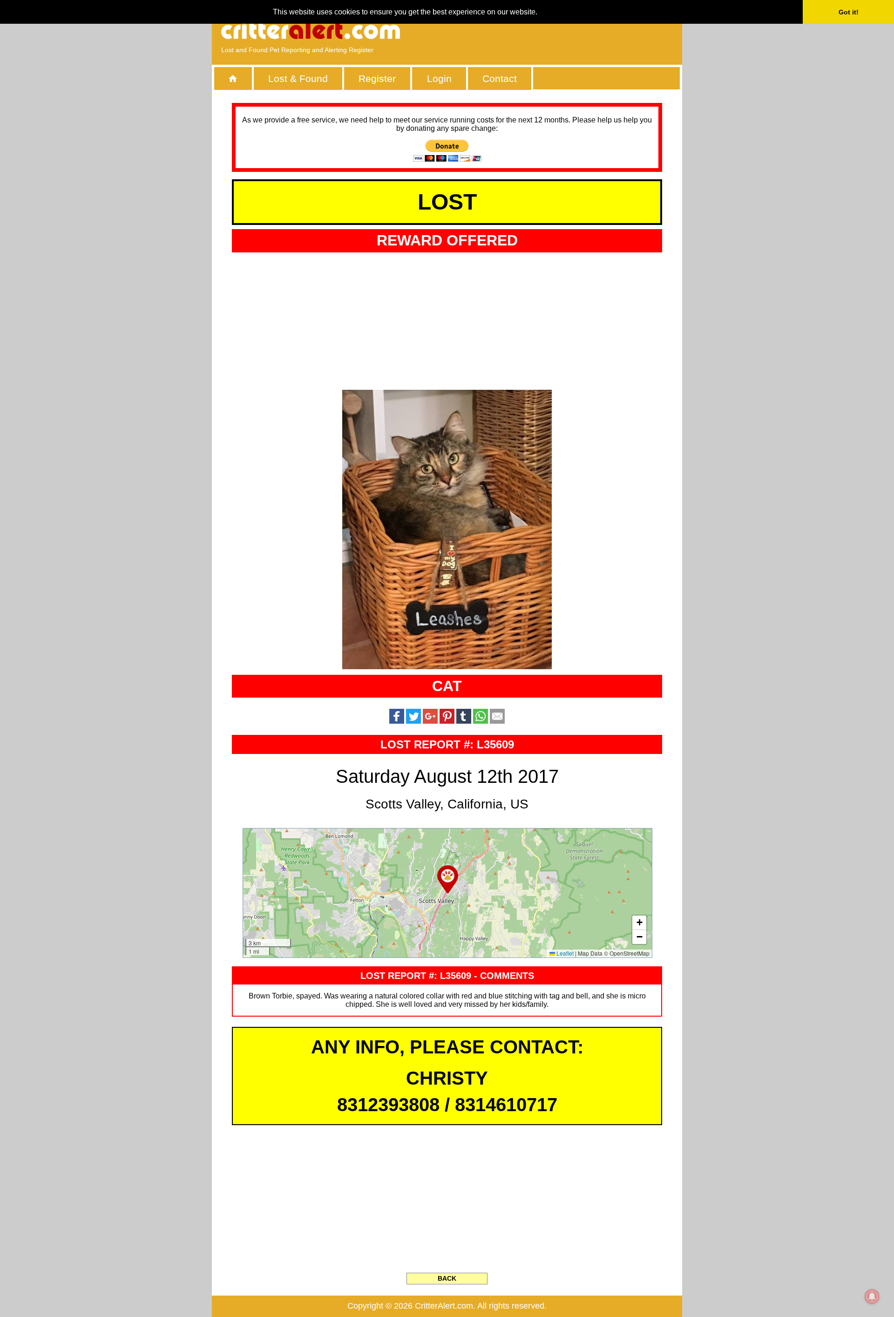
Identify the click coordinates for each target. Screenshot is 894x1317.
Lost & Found (298, 78)
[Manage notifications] (872, 1296)
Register (377, 78)
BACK (447, 1278)
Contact (499, 78)
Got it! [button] (849, 12)
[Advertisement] (566, 30)
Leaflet (564, 953)
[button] (447, 879)
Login (439, 78)
